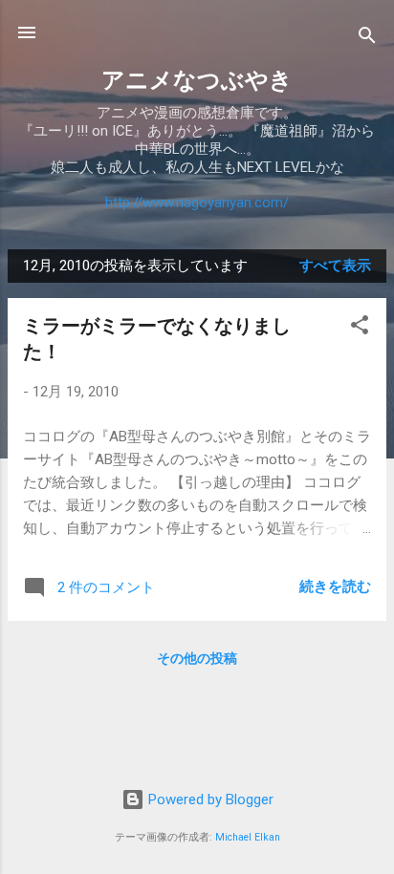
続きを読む (335, 586)
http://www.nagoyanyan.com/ (197, 202)
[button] (359, 328)
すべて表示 (335, 265)
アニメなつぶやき (197, 80)
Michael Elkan (247, 837)
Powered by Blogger (209, 799)
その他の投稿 (197, 658)
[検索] (367, 39)
